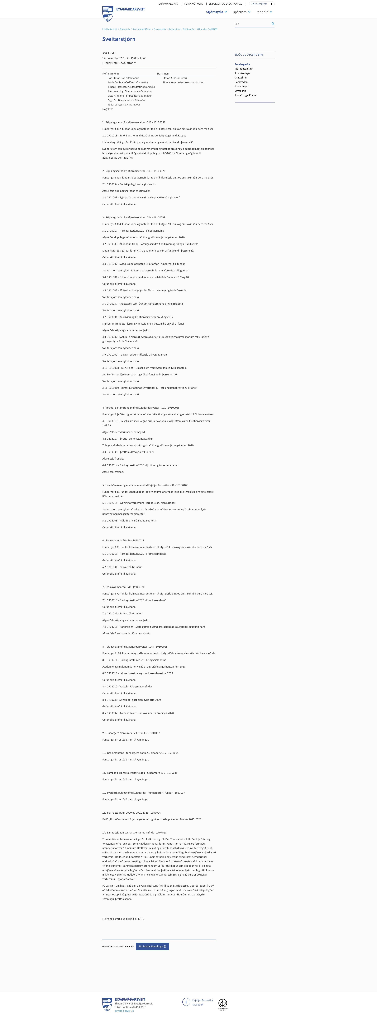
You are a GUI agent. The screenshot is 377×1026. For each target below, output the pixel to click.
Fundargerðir (160, 29)
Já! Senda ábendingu (151, 946)
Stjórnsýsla (125, 29)
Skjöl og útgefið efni (142, 29)
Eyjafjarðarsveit (109, 29)
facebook (186, 1002)
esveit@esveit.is (124, 1010)
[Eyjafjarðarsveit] (107, 1010)
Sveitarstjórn (175, 29)
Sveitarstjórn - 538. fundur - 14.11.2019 (200, 29)
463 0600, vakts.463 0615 (131, 1007)
